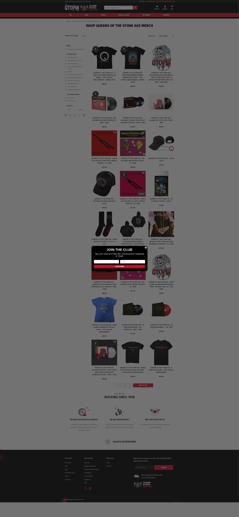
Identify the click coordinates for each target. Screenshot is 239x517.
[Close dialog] (146, 248)
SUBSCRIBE (119, 266)
